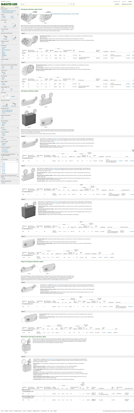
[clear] (68, 4)
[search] (17, 161)
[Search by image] (73, 4)
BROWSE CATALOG (6, 1)
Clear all (16, 7)
